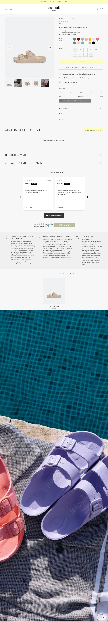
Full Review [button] (28, 208)
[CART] (101, 8)
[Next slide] (87, 197)
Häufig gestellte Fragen (25, 162)
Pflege (61, 119)
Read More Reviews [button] (54, 215)
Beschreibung (63, 108)
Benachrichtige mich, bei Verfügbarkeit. (81, 67)
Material (61, 114)
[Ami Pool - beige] (54, 291)
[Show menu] (6, 8)
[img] (29, 181)
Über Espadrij (18, 154)
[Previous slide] (20, 197)
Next (50, 48)
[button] (63, 21)
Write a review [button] (64, 225)
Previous (9, 48)
